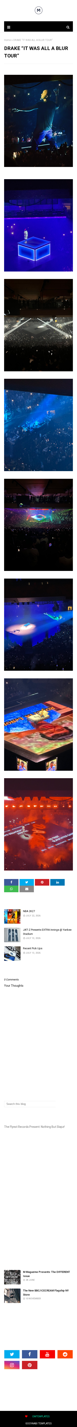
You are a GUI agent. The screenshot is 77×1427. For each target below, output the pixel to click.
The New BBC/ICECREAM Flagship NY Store (46, 1292)
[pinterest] (29, 1365)
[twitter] (12, 1354)
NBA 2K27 (29, 911)
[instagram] (12, 1365)
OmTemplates (40, 1416)
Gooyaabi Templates (38, 1423)
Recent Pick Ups (32, 948)
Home (7, 40)
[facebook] (29, 1354)
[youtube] (47, 1354)
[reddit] (65, 1354)
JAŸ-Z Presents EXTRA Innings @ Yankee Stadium (47, 931)
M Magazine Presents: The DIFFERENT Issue (46, 1274)
